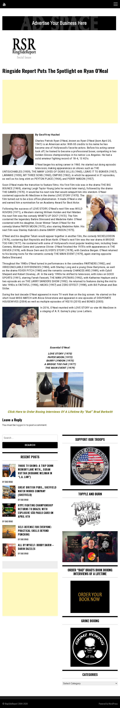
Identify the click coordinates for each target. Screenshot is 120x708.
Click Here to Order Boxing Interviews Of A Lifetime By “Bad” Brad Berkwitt (60, 412)
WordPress (113, 703)
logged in (21, 425)
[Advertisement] (60, 101)
